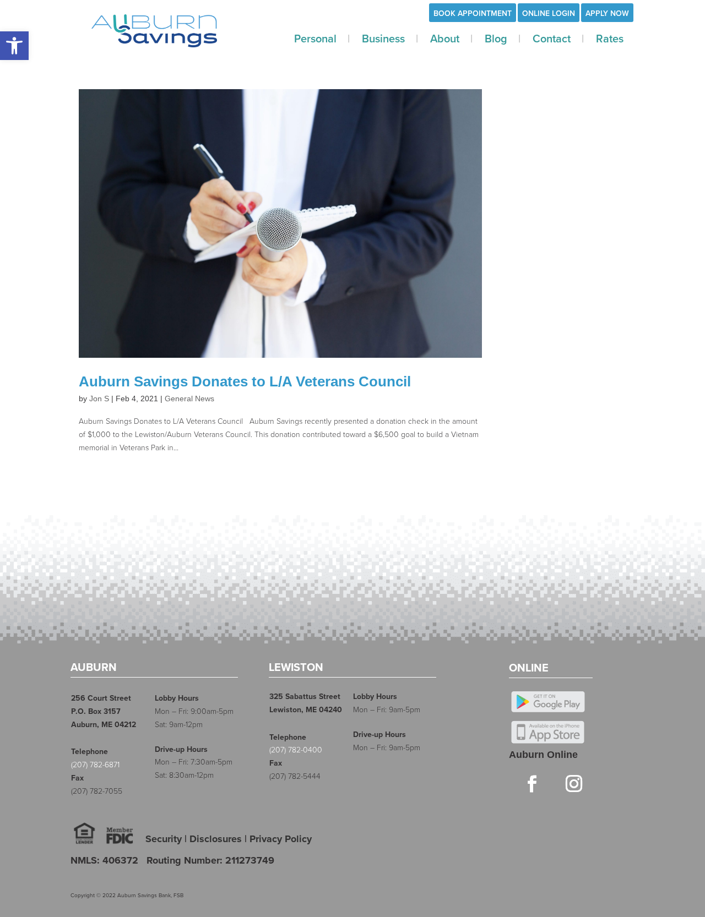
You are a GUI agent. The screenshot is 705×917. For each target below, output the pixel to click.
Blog (496, 39)
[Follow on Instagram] (574, 783)
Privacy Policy (281, 839)
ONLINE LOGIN (548, 13)
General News (189, 398)
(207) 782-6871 (95, 764)
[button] (14, 45)
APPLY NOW (607, 13)
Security (163, 839)
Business (383, 39)
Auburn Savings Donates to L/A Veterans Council (245, 381)
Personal (315, 39)
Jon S (99, 398)
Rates (609, 39)
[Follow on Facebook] (532, 783)
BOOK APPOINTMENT (472, 13)
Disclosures (215, 839)
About (444, 39)
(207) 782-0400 (295, 750)
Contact (552, 39)
